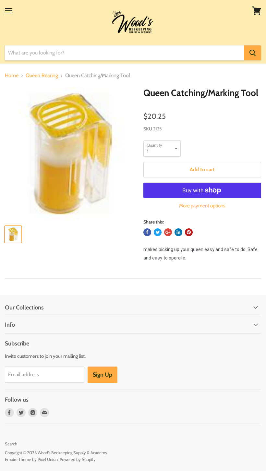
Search (11, 443)
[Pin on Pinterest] (189, 232)
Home (11, 75)
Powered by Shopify (78, 459)
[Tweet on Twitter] (158, 232)
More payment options (202, 206)
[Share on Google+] (168, 232)
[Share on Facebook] (147, 232)
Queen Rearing (42, 75)
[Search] (252, 52)
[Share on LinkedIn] (178, 232)
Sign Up (102, 374)
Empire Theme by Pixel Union (31, 459)
